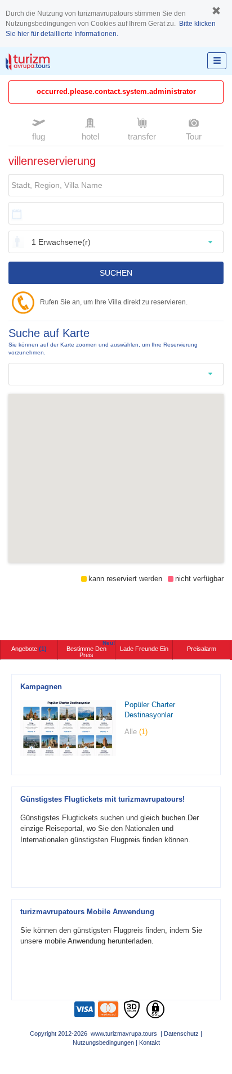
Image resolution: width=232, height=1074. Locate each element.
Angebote (29, 648)
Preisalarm (201, 648)
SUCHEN (116, 272)
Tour (194, 136)
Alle (136, 731)
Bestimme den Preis (90, 649)
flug (38, 136)
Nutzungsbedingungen (103, 1042)
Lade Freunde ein (144, 648)
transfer (142, 136)
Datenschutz (181, 1033)
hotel (90, 136)
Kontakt (149, 1042)
